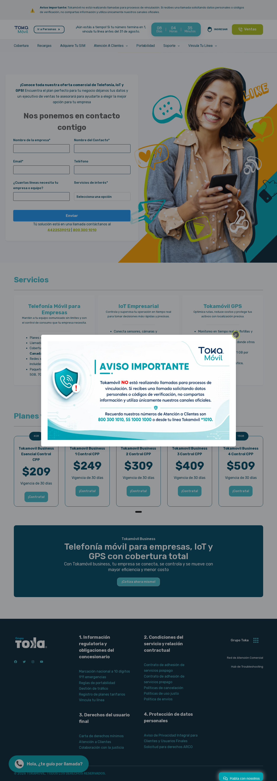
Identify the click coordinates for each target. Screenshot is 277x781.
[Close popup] (236, 335)
